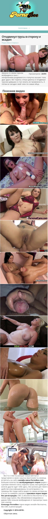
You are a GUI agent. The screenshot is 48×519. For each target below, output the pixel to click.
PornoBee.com (37, 480)
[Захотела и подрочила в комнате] (24, 204)
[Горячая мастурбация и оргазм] (24, 172)
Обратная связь (10, 513)
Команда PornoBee (10, 504)
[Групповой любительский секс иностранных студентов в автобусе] (24, 459)
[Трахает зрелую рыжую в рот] (24, 109)
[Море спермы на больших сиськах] (24, 141)
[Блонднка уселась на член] (24, 427)
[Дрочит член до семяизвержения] (24, 300)
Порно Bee (6, 43)
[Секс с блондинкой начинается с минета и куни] (24, 332)
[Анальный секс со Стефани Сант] (24, 236)
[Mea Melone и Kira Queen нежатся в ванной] (24, 268)
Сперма (14, 43)
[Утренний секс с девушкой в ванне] (24, 395)
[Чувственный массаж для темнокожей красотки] (24, 363)
